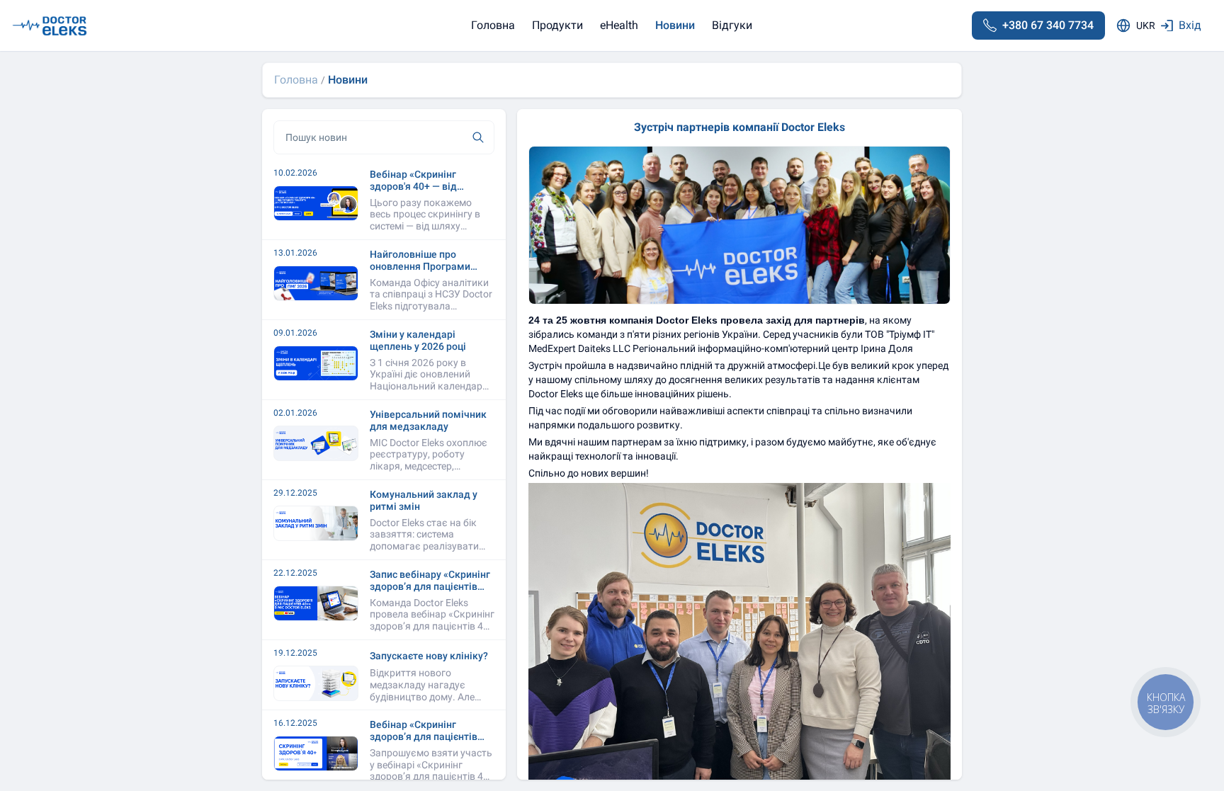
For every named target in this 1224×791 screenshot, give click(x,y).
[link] (296, 79)
